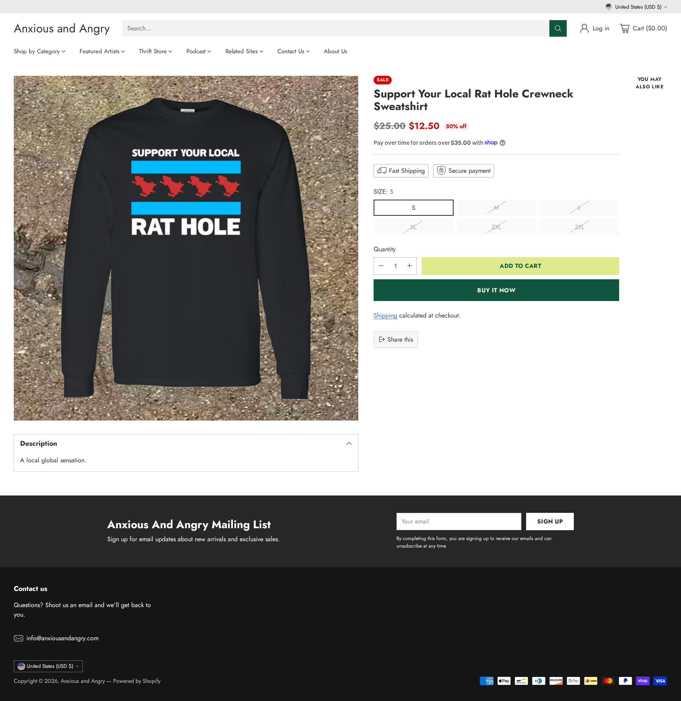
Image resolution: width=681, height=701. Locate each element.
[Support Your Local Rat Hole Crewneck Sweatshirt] (186, 248)
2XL (496, 226)
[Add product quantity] (409, 265)
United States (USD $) (638, 7)
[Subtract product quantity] (381, 265)
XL (413, 226)
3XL (579, 226)
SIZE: (383, 191)
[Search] (558, 28)
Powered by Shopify (136, 681)
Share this (400, 339)
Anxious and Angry (83, 681)
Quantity (385, 248)
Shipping (385, 315)
